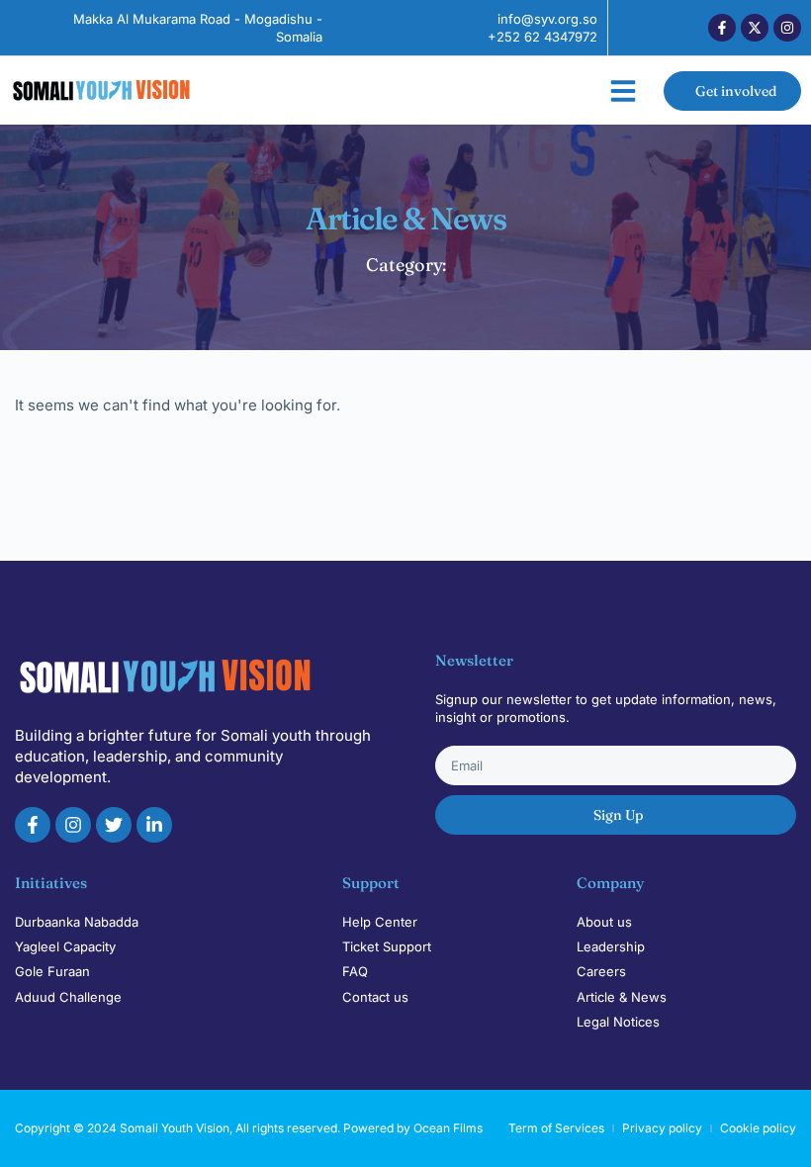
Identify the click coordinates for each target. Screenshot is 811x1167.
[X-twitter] (754, 28)
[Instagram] (787, 28)
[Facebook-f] (722, 28)
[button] (623, 91)
